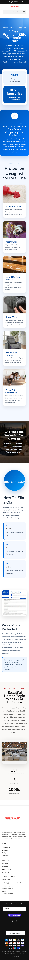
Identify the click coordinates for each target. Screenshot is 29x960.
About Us (5, 864)
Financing (5, 866)
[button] (4, 7)
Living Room (6, 847)
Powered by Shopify (10, 953)
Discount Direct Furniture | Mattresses (17, 951)
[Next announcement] (26, 2)
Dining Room (6, 853)
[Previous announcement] (3, 2)
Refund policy (15, 956)
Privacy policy (20, 953)
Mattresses (5, 856)
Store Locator (6, 869)
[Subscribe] (24, 909)
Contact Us (5, 872)
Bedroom (5, 850)
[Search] (24, 12)
